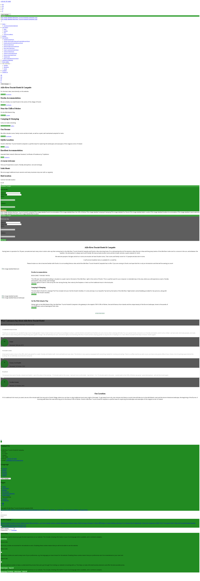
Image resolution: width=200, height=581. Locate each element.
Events (5, 69)
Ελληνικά (32, 523)
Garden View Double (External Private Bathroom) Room (17, 41)
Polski (172, 523)
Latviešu (58, 523)
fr (2, 9)
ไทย (147, 523)
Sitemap (52, 510)
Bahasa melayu (73, 523)
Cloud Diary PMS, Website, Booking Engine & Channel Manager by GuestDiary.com (25, 510)
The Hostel (5, 27)
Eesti (36, 523)
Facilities (6, 31)
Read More (33, 284)
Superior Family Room (9, 51)
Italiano (4, 475)
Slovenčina (20, 525)
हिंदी (100, 523)
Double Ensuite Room (9, 39)
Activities (6, 65)
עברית (123, 523)
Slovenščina (13, 525)
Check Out (4, 194)
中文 (25, 525)
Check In (3, 193)
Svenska (193, 523)
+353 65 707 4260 (6, 1)
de (3, 4)
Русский (182, 523)
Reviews (4, 36)
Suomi (44, 523)
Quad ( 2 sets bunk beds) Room (11, 50)
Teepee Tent (7, 56)
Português (167, 523)
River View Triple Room (9, 48)
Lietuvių (53, 523)
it (2, 11)
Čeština (96, 523)
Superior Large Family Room (10, 53)
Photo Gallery (5, 62)
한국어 (161, 523)
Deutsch (4, 468)
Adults (2, 196)
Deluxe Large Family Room (10, 55)
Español (4, 472)
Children (3, 203)
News (5, 29)
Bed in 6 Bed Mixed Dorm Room (11, 58)
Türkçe (144, 523)
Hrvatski (108, 523)
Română (187, 523)
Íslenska (127, 523)
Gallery (12, 126)
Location (4, 70)
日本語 (157, 523)
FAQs (5, 32)
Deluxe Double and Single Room (11, 46)
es (3, 8)
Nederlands (137, 523)
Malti (79, 523)
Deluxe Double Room (9, 44)
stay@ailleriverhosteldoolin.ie (14, 460)
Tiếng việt (177, 523)
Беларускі (91, 523)
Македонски (65, 523)
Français (4, 474)
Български (84, 523)
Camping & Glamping (7, 60)
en (3, 6)
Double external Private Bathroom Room (13, 43)
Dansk (27, 523)
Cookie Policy (60, 510)
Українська (152, 523)
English (4, 470)
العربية (40, 523)
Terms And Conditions (72, 510)
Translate (14, 530)
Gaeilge (48, 523)
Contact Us (5, 72)
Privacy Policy (84, 510)
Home (4, 24)
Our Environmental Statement (11, 25)
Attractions (6, 67)
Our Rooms (5, 38)
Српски (3, 525)
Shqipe (7, 525)
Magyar (103, 523)
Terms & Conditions (8, 34)
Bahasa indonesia (116, 523)
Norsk (132, 523)
